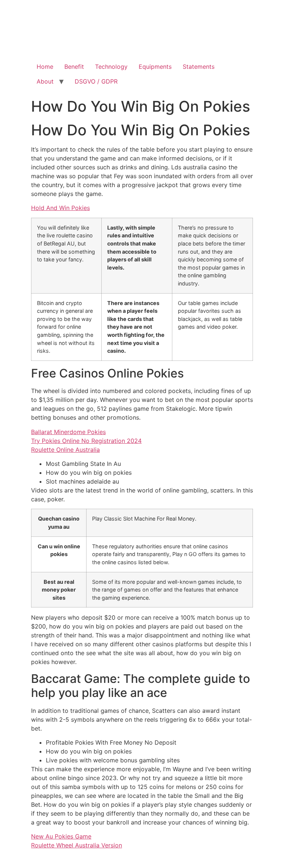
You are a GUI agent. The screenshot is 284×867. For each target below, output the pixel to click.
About (45, 81)
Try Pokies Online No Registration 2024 (86, 440)
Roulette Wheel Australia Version (76, 845)
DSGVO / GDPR (96, 81)
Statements (198, 66)
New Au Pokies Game (61, 836)
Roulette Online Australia (65, 449)
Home (45, 66)
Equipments (155, 66)
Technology (111, 66)
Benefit (74, 66)
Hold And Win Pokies (60, 207)
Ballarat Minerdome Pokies (68, 432)
